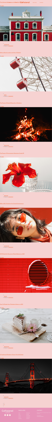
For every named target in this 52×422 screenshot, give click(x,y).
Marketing (19, 418)
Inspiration (6, 397)
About (15, 2)
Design (5, 296)
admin (2, 5)
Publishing (27, 418)
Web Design (28, 412)
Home (10, 2)
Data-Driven (6, 145)
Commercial (6, 44)
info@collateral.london (40, 416)
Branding (27, 414)
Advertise (6, 195)
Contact (41, 2)
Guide (5, 94)
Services (35, 2)
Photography (28, 415)
